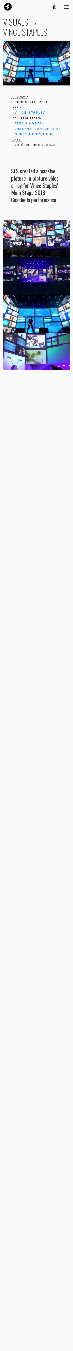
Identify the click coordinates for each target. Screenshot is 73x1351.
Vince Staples (29, 112)
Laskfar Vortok (31, 128)
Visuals (15, 21)
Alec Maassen (29, 123)
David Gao (43, 134)
